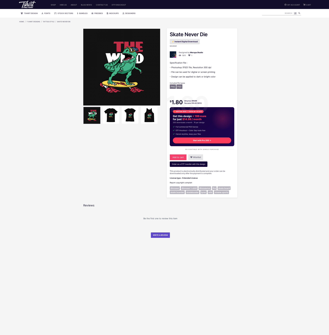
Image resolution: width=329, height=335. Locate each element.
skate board (224, 188)
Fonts (47, 13)
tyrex (203, 192)
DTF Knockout (119, 5)
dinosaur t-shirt (189, 188)
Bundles (83, 13)
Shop (53, 5)
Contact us (102, 5)
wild (210, 192)
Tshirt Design (31, 13)
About (74, 5)
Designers (130, 13)
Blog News (86, 5)
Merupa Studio (196, 52)
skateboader (192, 192)
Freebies (98, 13)
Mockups (114, 13)
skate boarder (177, 192)
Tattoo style (48, 22)
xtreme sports (221, 192)
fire (214, 188)
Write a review (160, 235)
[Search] (299, 13)
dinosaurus (204, 188)
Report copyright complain (181, 182)
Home (21, 22)
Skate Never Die (63, 22)
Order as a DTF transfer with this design (188, 164)
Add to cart (178, 157)
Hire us (63, 5)
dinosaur (174, 188)
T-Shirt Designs (33, 22)
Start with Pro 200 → (202, 140)
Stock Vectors (65, 13)
